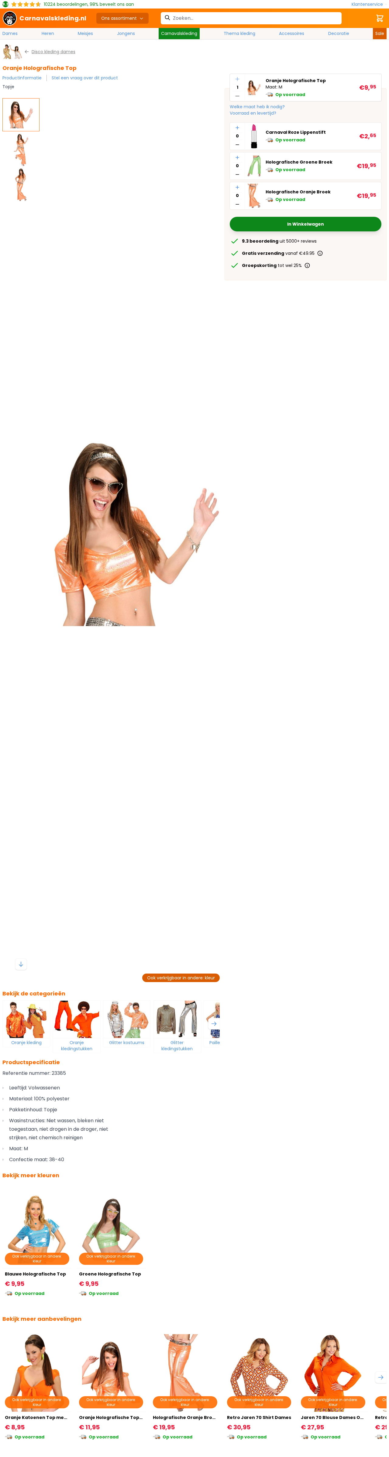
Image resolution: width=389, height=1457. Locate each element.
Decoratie (338, 33)
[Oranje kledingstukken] (76, 1019)
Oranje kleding (26, 1043)
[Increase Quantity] (237, 79)
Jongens (126, 33)
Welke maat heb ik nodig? (257, 107)
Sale (379, 33)
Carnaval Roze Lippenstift (296, 133)
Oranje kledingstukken (76, 1046)
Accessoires (291, 33)
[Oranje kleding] (26, 1019)
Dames (10, 33)
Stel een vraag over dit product (85, 78)
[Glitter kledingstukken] (177, 1019)
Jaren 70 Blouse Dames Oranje (337, 1417)
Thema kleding (239, 33)
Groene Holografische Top (110, 1274)
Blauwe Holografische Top (35, 1274)
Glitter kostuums (126, 1043)
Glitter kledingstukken (177, 1046)
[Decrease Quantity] (237, 96)
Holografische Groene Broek (299, 162)
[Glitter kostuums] (126, 1019)
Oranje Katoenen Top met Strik (41, 1417)
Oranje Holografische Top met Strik (120, 1417)
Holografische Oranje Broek (298, 192)
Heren (48, 33)
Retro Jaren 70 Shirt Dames (259, 1417)
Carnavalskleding (179, 33)
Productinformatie (22, 78)
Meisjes (85, 33)
